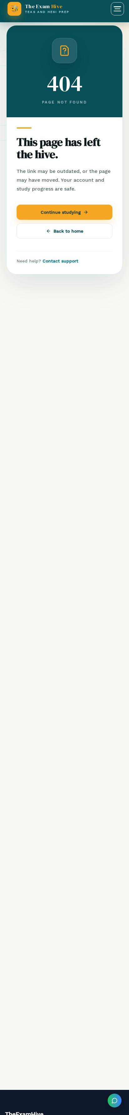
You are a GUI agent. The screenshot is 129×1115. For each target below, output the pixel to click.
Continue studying (61, 212)
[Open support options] (114, 1100)
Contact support (60, 260)
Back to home (68, 231)
